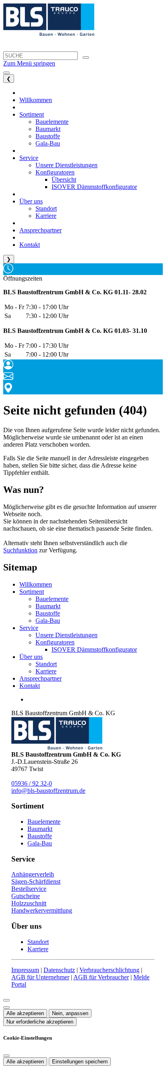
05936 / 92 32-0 (31, 783)
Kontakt (29, 685)
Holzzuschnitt (28, 903)
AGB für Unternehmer (40, 977)
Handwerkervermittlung (41, 910)
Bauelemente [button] (51, 121)
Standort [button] (46, 208)
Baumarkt (47, 606)
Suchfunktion (20, 550)
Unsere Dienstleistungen (66, 635)
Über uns (31, 656)
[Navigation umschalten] (6, 73)
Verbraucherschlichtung (109, 969)
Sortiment (31, 591)
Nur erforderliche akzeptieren (39, 1022)
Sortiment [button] (31, 114)
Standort (46, 664)
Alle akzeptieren (25, 1013)
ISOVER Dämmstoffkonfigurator (94, 649)
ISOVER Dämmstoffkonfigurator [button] (94, 186)
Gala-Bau (47, 620)
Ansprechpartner (40, 678)
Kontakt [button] (29, 244)
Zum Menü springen (29, 63)
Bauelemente (51, 598)
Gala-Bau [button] (47, 143)
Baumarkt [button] (47, 128)
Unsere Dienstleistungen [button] (66, 165)
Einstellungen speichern (80, 1062)
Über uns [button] (31, 201)
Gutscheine (25, 896)
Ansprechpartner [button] (40, 230)
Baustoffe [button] (47, 136)
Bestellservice (28, 888)
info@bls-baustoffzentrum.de (48, 790)
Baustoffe (47, 613)
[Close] (6, 1000)
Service (28, 627)
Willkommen (35, 584)
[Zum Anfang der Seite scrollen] (6, 1007)
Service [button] (28, 157)
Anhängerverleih (32, 874)
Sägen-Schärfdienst (35, 881)
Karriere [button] (45, 215)
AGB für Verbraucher (101, 977)
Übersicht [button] (64, 179)
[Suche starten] (86, 57)
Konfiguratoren (55, 642)
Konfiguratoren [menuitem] (55, 172)
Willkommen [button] (35, 99)
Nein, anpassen (70, 1013)
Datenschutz (59, 969)
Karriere (45, 671)
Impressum (25, 969)
